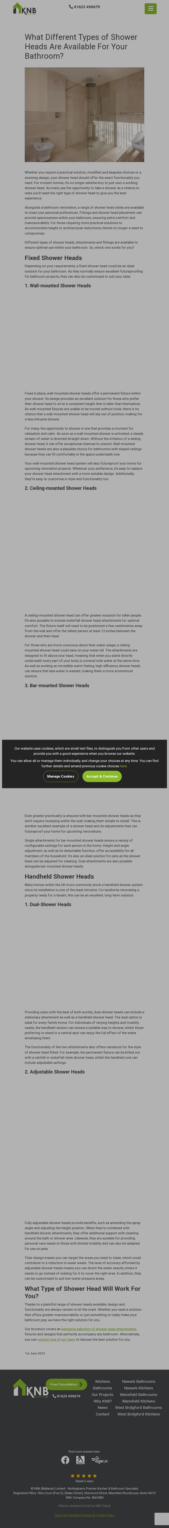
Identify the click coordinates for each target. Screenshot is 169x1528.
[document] (84, 764)
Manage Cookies (60, 776)
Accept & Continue (102, 776)
